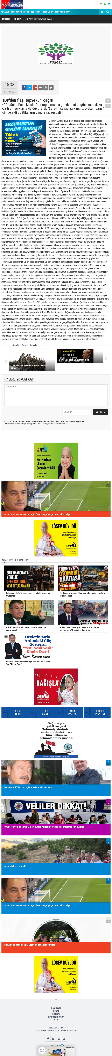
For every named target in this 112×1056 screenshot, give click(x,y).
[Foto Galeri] (109, 4)
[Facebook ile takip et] (48, 1039)
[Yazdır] (45, 87)
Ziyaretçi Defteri (56, 1016)
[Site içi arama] (107, 12)
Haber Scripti (54, 1045)
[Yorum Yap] (51, 87)
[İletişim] (102, 12)
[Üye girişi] (58, 1039)
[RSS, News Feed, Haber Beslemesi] (53, 1039)
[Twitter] (29, 87)
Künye (56, 1011)
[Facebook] (24, 87)
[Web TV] (104, 4)
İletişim (56, 1013)
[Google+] (35, 87)
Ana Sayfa (56, 1008)
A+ (108, 100)
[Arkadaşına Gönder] (40, 87)
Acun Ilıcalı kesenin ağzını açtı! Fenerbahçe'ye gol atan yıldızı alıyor (37, 11)
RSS (56, 1019)
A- (108, 105)
